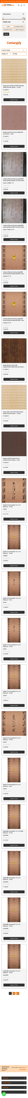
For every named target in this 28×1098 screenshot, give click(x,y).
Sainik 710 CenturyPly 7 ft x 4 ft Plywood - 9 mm (12, 599)
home (8, 26)
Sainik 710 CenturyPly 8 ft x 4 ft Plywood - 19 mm (12, 738)
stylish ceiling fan (19, 30)
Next (17, 993)
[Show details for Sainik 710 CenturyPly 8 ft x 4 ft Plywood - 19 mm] (14, 723)
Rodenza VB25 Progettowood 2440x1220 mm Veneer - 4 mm (11, 459)
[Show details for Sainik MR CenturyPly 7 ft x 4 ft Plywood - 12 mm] (14, 863)
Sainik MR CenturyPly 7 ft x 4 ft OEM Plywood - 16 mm (13, 832)
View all (6, 34)
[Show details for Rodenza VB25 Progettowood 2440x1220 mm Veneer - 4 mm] (14, 444)
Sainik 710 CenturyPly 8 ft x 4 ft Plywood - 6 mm (12, 785)
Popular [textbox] (8, 50)
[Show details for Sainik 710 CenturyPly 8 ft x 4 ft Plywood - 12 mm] (14, 630)
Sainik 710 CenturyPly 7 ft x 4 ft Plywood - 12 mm (12, 505)
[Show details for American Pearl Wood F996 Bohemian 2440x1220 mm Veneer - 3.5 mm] (14, 71)
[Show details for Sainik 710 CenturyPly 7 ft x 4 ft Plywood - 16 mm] (14, 537)
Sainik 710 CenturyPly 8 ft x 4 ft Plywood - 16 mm (12, 692)
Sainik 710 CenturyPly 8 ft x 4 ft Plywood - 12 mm (12, 645)
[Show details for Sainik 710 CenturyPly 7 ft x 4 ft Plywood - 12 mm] (14, 490)
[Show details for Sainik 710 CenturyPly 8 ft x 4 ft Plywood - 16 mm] (14, 677)
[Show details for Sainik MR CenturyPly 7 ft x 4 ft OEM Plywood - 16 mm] (14, 816)
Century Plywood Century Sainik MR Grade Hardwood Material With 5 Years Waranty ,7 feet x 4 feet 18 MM (13, 272)
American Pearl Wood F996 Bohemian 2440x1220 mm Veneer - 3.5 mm (13, 86)
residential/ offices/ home (21, 26)
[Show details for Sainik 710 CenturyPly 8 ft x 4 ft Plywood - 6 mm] (14, 770)
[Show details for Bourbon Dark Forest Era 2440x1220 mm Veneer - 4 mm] (14, 117)
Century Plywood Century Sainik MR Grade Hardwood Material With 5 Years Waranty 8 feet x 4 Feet (13, 319)
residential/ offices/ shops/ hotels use (13, 30)
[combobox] (15, 50)
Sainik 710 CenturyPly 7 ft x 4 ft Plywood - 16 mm (12, 552)
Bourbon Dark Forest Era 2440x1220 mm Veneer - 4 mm (13, 133)
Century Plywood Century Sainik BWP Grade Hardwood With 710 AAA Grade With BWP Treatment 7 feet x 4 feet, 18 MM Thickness (14, 179)
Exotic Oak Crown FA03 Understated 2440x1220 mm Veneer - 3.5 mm (13, 412)
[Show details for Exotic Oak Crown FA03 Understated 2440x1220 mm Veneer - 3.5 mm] (14, 397)
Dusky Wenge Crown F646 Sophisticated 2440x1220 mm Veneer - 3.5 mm (13, 366)
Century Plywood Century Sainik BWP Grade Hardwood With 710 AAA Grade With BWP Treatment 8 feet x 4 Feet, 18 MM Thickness (14, 226)
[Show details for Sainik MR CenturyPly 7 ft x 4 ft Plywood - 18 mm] (14, 910)
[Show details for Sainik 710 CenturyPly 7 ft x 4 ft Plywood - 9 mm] (14, 583)
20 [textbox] (6, 54)
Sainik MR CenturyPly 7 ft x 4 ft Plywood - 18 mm (11, 925)
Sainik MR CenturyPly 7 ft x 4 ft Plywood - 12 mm (11, 878)
